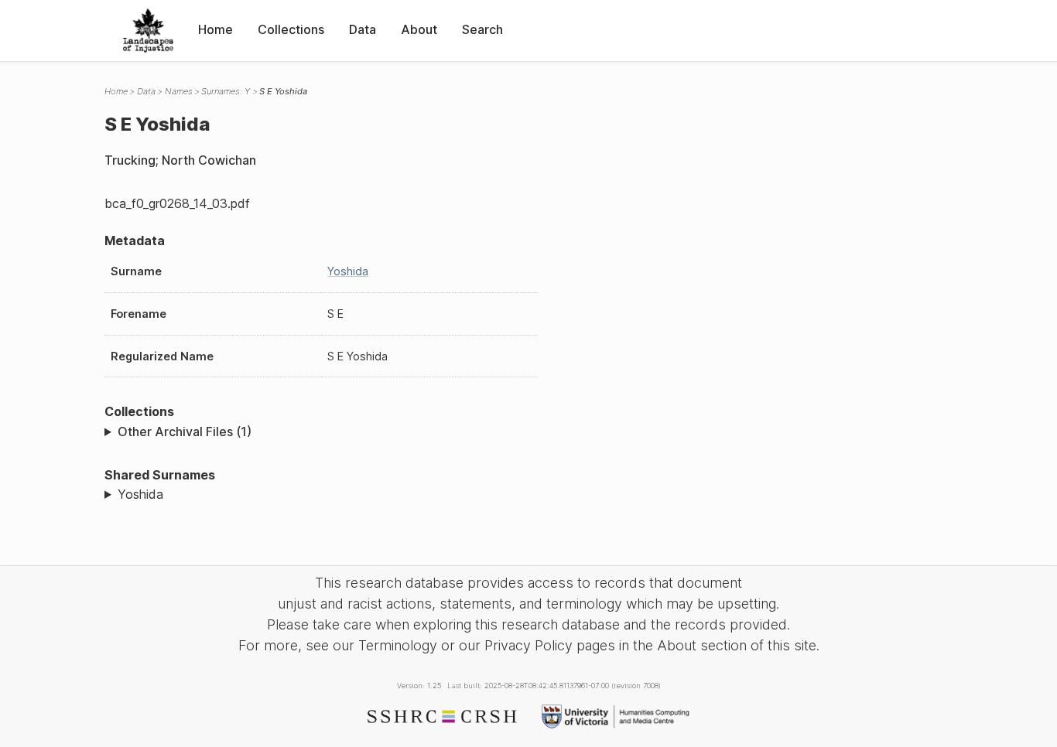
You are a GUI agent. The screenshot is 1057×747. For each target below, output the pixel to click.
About (419, 29)
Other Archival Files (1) (184, 431)
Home (215, 29)
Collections (291, 29)
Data (362, 29)
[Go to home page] (148, 30)
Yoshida (347, 271)
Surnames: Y (225, 91)
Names (179, 91)
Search (482, 29)
